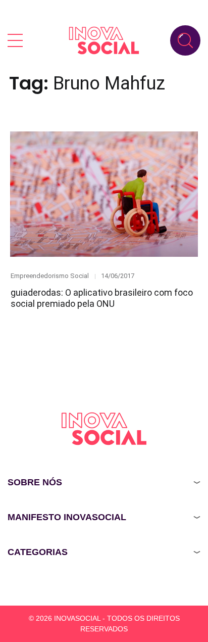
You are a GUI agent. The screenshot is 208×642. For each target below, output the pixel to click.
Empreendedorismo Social (50, 276)
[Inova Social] (104, 40)
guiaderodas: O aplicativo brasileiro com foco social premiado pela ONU (102, 298)
